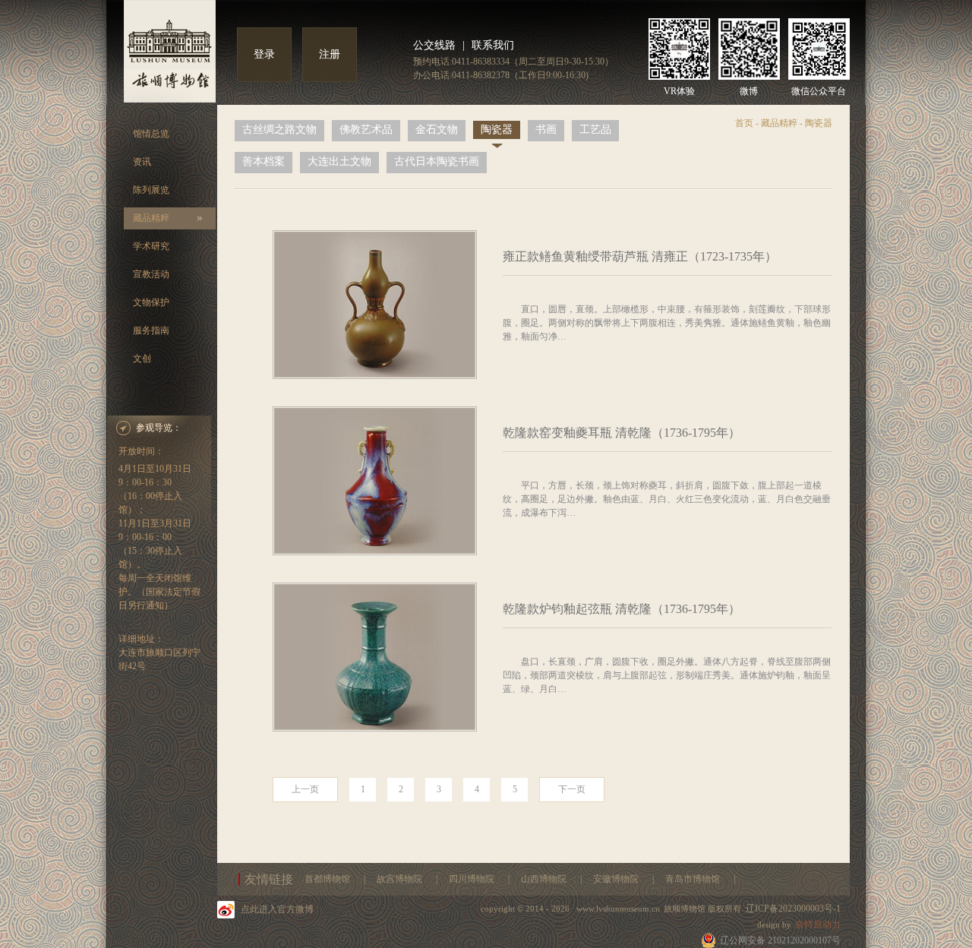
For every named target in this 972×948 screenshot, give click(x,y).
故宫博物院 (400, 879)
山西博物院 (545, 879)
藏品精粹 (151, 218)
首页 (744, 123)
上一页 (305, 789)
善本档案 (263, 161)
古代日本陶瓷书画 (436, 161)
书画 (546, 129)
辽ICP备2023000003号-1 (793, 908)
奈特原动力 (818, 924)
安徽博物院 (617, 879)
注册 (329, 54)
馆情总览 (151, 133)
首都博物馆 (328, 879)
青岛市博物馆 (693, 879)
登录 (264, 54)
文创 (142, 358)
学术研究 (151, 246)
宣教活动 (151, 274)
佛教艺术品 (366, 129)
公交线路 (434, 45)
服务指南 (151, 330)
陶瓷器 (497, 129)
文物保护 (151, 302)
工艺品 (595, 129)
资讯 (142, 161)
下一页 (571, 789)
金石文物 (436, 129)
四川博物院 (473, 879)
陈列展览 (151, 190)
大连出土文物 (339, 161)
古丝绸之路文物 (279, 129)
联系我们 (493, 45)
